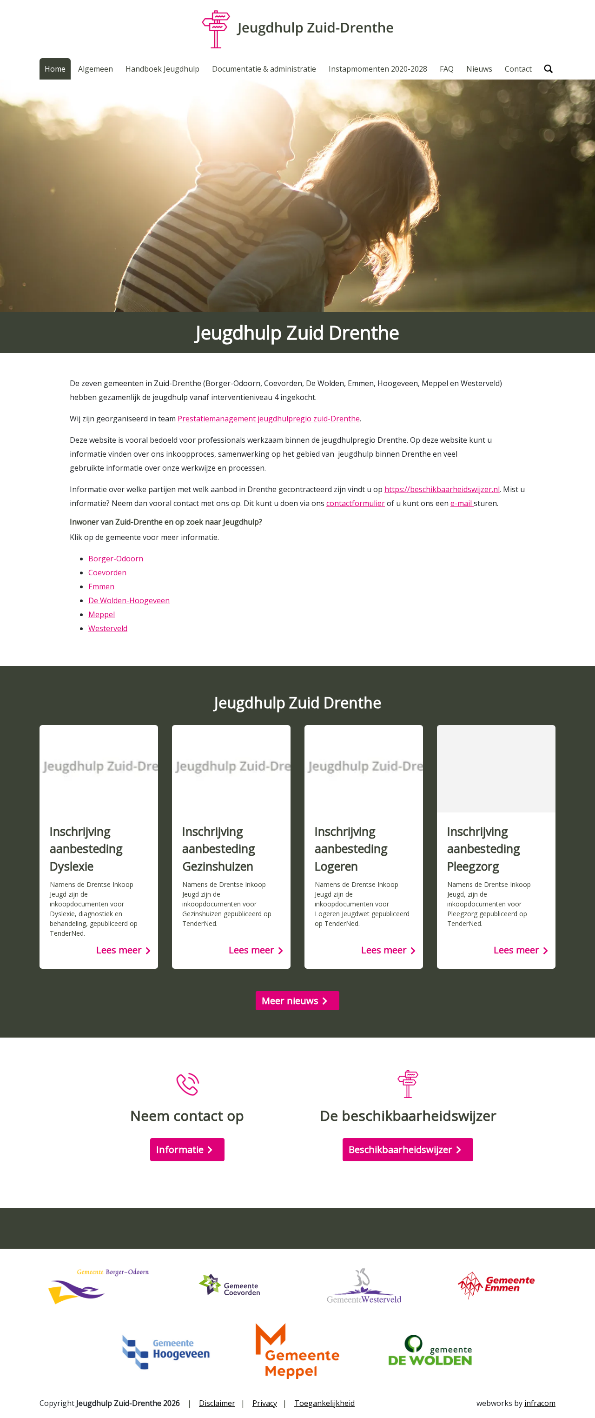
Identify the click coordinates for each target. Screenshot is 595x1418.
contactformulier (355, 503)
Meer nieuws (290, 1000)
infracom (539, 1403)
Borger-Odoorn (115, 558)
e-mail (462, 503)
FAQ (447, 69)
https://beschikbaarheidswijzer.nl (442, 489)
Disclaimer (217, 1403)
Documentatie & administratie (264, 69)
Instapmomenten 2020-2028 (378, 69)
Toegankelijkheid (324, 1403)
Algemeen (95, 69)
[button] (548, 69)
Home (55, 69)
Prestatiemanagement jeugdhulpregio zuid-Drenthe (269, 418)
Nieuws (479, 69)
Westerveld (107, 628)
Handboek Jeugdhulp (162, 69)
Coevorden (107, 572)
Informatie (180, 1149)
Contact (518, 69)
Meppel (101, 614)
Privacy (264, 1403)
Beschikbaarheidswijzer (400, 1149)
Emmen (101, 586)
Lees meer (119, 950)
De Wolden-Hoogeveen (129, 600)
